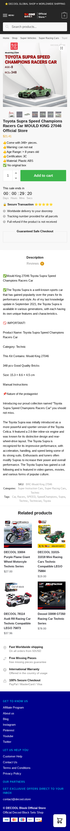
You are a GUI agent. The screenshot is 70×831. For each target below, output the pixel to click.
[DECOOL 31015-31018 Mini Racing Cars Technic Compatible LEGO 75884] (52, 534)
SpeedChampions (47, 496)
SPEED (31, 496)
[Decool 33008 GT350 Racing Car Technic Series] (52, 596)
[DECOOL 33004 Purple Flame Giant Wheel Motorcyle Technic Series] (18, 534)
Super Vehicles (28, 38)
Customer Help (12, 756)
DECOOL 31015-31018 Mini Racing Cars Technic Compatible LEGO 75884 (50, 561)
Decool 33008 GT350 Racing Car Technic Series (51, 618)
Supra (62, 496)
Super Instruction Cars (30, 488)
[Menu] (5, 15)
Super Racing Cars (49, 38)
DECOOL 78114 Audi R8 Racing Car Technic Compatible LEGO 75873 (17, 621)
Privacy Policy (12, 773)
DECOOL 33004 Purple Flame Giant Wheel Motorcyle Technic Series (17, 559)
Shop (15, 38)
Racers (21, 496)
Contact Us (10, 762)
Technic (35, 492)
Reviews (35, 263)
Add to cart (43, 175)
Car (14, 496)
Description (35, 257)
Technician (36, 500)
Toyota (47, 500)
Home (6, 38)
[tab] (35, 257)
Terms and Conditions (17, 767)
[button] (59, 820)
